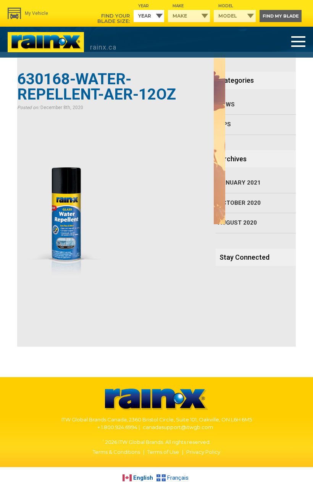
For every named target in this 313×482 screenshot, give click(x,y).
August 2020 (237, 222)
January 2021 (239, 182)
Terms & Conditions (116, 452)
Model (225, 5)
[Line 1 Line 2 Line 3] (298, 42)
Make (178, 5)
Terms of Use (163, 452)
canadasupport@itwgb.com (178, 427)
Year (143, 5)
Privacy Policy (203, 452)
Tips (224, 124)
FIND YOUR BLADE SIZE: (113, 18)
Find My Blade (281, 16)
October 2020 (239, 202)
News (226, 104)
